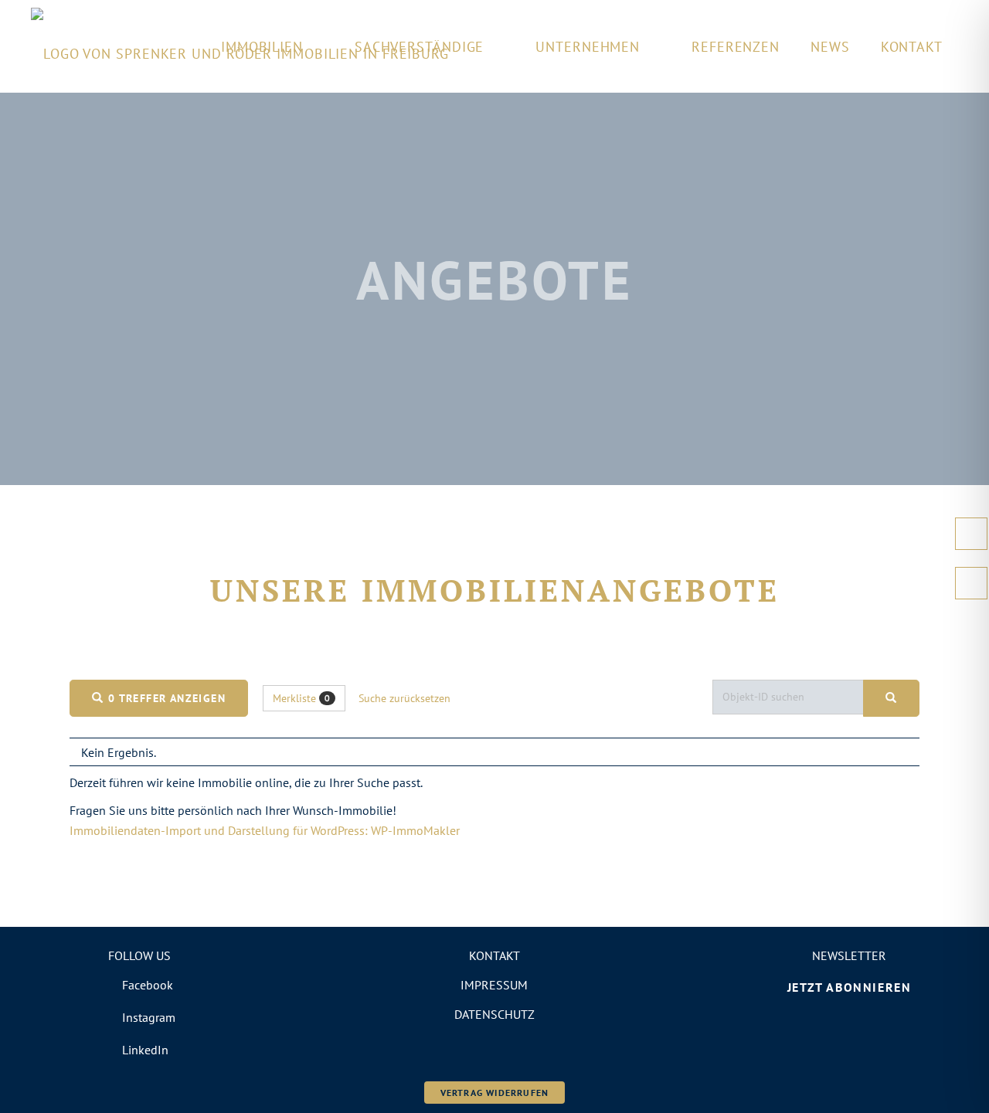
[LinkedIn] (139, 1050)
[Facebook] (139, 985)
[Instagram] (139, 1017)
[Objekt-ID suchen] (891, 698)
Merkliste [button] (301, 698)
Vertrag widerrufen (494, 1092)
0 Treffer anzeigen (165, 698)
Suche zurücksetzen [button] (404, 698)
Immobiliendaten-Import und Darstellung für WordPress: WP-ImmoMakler (265, 830)
